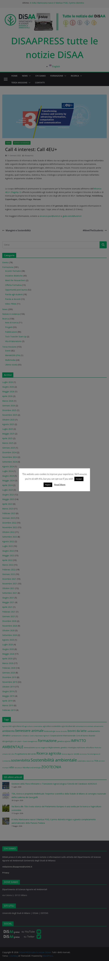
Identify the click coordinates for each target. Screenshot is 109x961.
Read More (59, 484)
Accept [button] (79, 479)
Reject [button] (48, 484)
